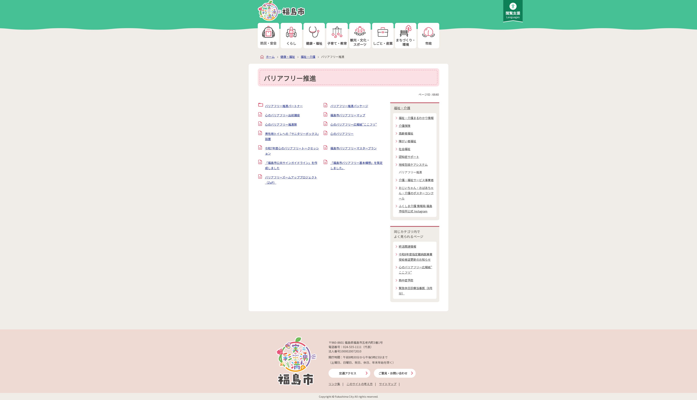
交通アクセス (347, 373)
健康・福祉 (314, 43)
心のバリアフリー (342, 133)
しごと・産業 (383, 43)
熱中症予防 (406, 280)
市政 (428, 43)
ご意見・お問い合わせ (392, 373)
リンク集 (334, 384)
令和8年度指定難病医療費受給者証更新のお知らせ (415, 257)
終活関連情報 (407, 246)
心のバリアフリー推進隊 (281, 124)
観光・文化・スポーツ (360, 42)
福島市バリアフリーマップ (347, 115)
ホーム (270, 56)
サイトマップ (387, 384)
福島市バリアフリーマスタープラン (353, 148)
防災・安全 (268, 43)
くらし (291, 43)
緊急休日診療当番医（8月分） (415, 290)
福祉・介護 (308, 56)
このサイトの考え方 (360, 384)
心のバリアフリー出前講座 (282, 115)
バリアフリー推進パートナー (284, 106)
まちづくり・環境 (405, 42)
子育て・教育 (337, 43)
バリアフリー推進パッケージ (349, 106)
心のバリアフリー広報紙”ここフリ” (353, 124)
